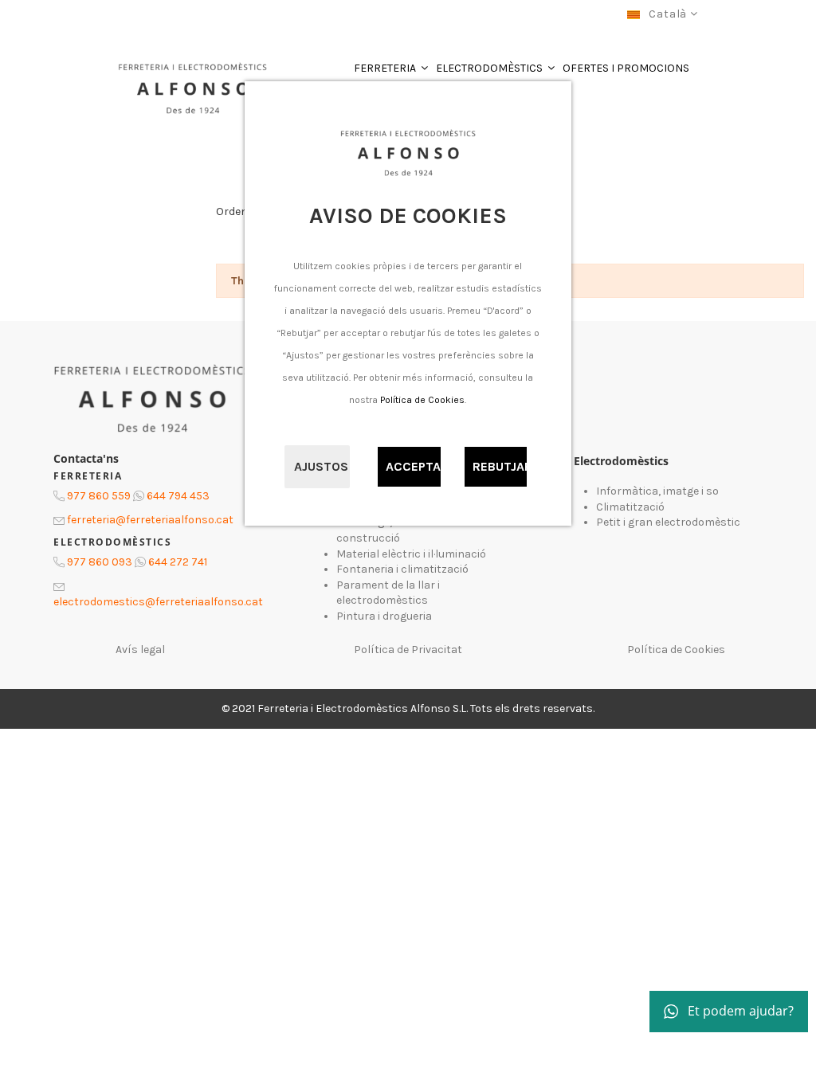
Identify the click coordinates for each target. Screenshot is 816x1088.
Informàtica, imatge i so (657, 491)
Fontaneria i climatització (402, 569)
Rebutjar (500, 466)
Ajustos (321, 466)
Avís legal (140, 649)
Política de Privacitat (408, 649)
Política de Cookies (422, 399)
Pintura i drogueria (384, 616)
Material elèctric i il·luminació (411, 554)
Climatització (630, 507)
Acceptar (413, 466)
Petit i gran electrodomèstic (668, 522)
